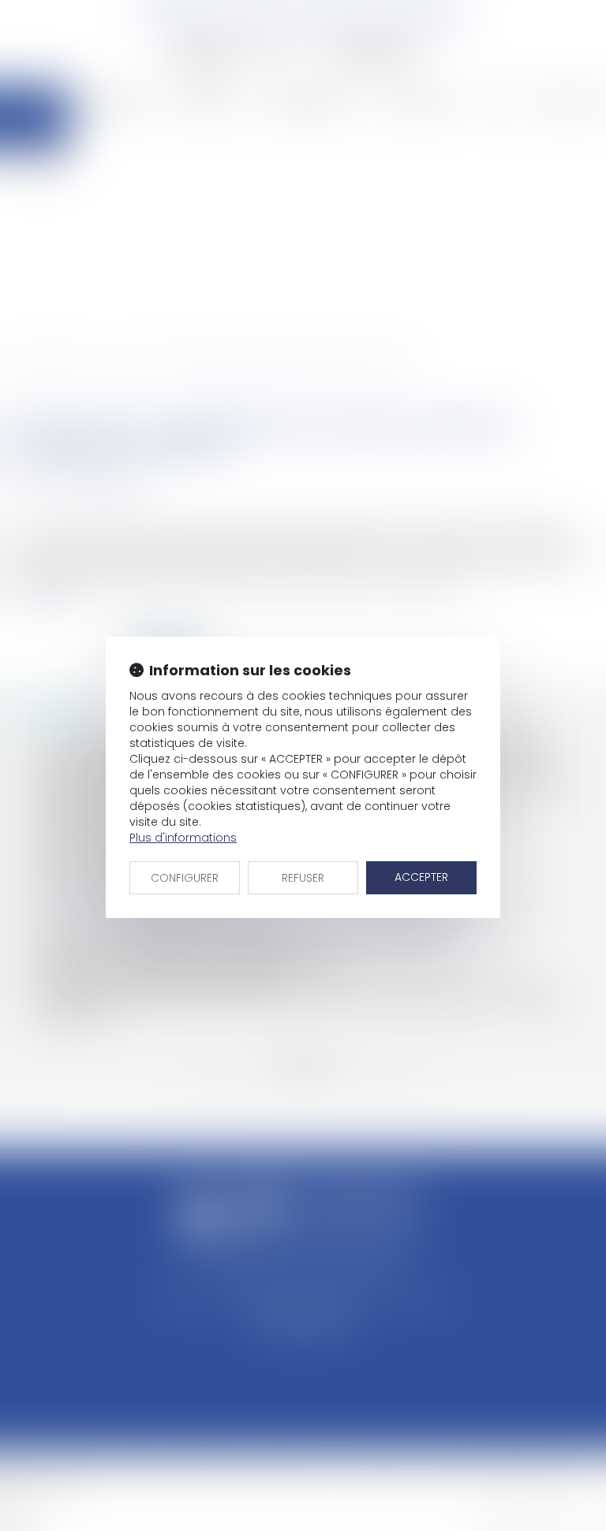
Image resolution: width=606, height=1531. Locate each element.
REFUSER (303, 878)
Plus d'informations (183, 837)
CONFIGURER (185, 878)
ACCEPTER (421, 877)
